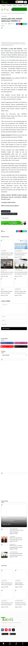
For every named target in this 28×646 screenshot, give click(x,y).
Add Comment (6, 328)
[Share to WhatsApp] (24, 24)
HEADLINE (5, 16)
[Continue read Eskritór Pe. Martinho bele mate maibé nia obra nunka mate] (4, 539)
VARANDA (3, 5)
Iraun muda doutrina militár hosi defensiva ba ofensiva (20, 273)
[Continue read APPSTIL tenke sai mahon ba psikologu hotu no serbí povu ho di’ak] (7, 264)
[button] (3, 644)
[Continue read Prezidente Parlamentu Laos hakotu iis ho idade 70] (21, 594)
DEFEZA (25, 5)
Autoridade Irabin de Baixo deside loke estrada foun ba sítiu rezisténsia (7, 254)
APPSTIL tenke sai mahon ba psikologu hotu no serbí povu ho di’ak (7, 273)
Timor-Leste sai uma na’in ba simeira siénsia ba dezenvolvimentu (20, 254)
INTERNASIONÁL (19, 250)
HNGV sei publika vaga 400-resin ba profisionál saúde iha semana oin (6, 584)
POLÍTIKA (20, 5)
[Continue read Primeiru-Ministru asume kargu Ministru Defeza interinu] (7, 594)
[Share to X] (21, 24)
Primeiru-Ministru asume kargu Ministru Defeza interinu (7, 604)
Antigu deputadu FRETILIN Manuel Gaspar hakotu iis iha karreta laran (20, 584)
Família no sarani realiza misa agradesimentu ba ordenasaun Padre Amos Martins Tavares (20, 292)
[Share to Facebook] (17, 24)
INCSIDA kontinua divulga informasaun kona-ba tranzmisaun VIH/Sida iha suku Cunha (14, 197)
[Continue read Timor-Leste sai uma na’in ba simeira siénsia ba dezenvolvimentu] (20, 245)
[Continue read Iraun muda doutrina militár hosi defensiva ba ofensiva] (20, 264)
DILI (3, 289)
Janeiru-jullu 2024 (6, 211)
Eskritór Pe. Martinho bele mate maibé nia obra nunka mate (16, 539)
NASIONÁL (13, 536)
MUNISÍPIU (9, 5)
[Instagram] (19, 24)
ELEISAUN (15, 5)
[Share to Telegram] (26, 24)
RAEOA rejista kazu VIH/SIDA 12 (9, 213)
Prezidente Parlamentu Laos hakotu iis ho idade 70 (20, 604)
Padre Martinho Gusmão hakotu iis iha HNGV (6, 292)
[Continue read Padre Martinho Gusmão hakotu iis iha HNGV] (7, 283)
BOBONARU (18, 289)
